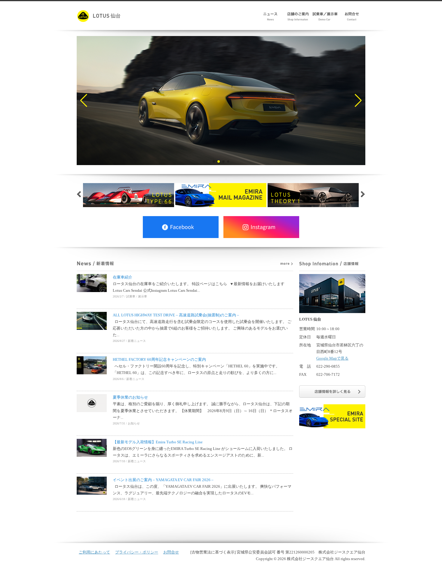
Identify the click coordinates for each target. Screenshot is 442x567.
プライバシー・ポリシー (136, 552)
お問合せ (171, 552)
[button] (84, 100)
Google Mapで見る (332, 358)
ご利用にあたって (94, 552)
